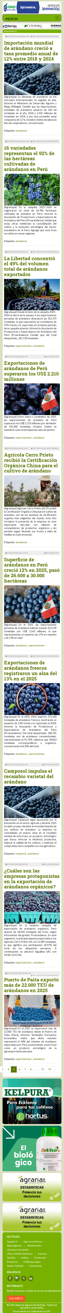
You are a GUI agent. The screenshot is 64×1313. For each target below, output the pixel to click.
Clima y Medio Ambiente (20, 1253)
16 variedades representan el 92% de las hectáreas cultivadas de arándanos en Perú (29, 158)
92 (49, 1069)
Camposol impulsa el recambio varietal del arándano (29, 776)
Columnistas (35, 1265)
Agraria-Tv (12, 1241)
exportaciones (24, 345)
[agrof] (32, 1187)
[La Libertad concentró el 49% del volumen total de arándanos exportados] (32, 294)
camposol (21, 853)
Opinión (11, 1257)
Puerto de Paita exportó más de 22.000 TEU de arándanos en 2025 (31, 985)
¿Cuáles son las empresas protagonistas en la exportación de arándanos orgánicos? (32, 878)
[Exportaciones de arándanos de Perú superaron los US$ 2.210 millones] (32, 399)
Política (25, 1257)
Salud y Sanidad (15, 1265)
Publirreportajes (32, 1261)
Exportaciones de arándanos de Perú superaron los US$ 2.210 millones (31, 371)
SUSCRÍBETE (16, 1298)
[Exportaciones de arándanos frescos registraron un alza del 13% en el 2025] (32, 698)
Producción (40, 1257)
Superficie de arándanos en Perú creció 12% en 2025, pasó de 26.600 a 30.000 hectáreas (32, 570)
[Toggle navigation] (57, 18)
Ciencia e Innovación (18, 1249)
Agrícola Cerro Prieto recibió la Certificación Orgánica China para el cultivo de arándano (31, 463)
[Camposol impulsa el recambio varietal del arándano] (32, 801)
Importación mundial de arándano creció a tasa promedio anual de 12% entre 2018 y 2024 (31, 51)
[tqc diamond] (32, 1101)
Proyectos (12, 1261)
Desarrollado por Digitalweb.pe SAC (32, 1311)
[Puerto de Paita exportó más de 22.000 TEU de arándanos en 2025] (32, 1010)
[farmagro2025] (50, 26)
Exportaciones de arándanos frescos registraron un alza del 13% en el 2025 (30, 670)
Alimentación (34, 1245)
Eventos (42, 1253)
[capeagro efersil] (32, 1148)
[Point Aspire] (32, 7)
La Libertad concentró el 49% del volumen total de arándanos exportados (29, 266)
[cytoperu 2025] (22, 26)
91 (42, 1069)
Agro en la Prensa (32, 1241)
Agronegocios (14, 1245)
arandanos (21, 130)
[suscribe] (32, 1217)
